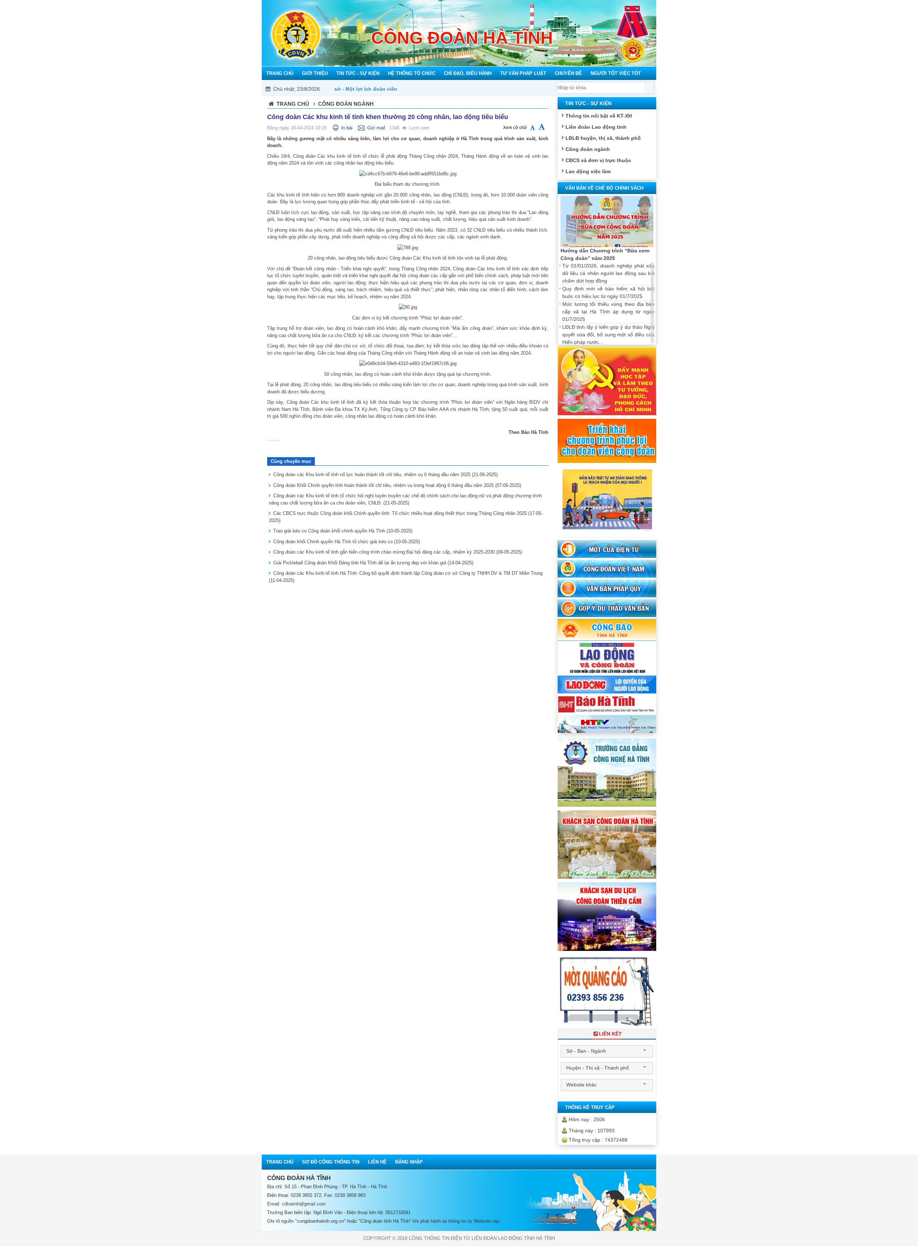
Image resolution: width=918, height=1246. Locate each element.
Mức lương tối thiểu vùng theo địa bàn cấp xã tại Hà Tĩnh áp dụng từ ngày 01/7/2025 (608, 311)
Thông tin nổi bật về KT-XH (599, 116)
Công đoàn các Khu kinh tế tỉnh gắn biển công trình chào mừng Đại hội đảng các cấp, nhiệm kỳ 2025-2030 (397, 552)
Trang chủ (292, 104)
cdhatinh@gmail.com (304, 1204)
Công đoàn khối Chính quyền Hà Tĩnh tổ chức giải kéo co (346, 541)
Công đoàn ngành (588, 149)
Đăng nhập (409, 1162)
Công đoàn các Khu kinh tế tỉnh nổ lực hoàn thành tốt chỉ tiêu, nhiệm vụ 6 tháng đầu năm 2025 (385, 474)
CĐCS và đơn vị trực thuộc (598, 160)
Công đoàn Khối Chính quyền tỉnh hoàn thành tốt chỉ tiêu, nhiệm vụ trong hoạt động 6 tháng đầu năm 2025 (397, 485)
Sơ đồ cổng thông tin (330, 1162)
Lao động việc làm (588, 171)
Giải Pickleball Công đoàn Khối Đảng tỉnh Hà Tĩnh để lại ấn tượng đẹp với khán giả (373, 562)
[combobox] (607, 1051)
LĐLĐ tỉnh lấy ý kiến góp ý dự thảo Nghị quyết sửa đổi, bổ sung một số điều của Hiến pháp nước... (608, 334)
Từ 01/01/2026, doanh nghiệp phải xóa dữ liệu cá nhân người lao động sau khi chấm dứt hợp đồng (608, 273)
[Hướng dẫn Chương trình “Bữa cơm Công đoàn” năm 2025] (606, 221)
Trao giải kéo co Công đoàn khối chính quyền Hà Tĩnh (342, 531)
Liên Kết (610, 1034)
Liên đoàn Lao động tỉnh (596, 127)
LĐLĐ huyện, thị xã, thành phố (603, 138)
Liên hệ (377, 1162)
